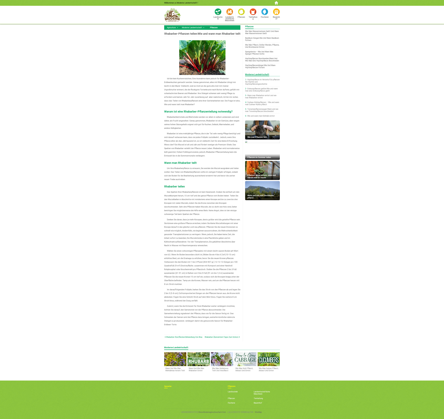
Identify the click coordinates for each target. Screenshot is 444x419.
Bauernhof (258, 403)
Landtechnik (233, 392)
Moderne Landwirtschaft (192, 27)
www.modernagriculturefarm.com (212, 412)
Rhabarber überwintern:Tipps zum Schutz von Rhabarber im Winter (222, 337)
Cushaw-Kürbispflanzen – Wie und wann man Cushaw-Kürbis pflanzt (262, 103)
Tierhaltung (258, 398)
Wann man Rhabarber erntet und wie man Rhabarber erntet (260, 96)
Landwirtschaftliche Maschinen (262, 393)
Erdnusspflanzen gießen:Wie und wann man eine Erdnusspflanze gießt (261, 90)
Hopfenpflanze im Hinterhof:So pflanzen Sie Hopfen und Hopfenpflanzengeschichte (262, 82)
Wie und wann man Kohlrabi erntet (261, 116)
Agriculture (171, 27)
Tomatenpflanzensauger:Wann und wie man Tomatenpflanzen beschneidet (261, 110)
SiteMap (258, 412)
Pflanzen (214, 27)
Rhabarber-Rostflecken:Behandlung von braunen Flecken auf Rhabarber (184, 337)
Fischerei (231, 403)
